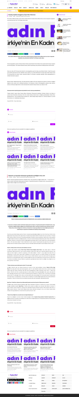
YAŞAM (14, 16)
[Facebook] (8, 382)
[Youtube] (15, 382)
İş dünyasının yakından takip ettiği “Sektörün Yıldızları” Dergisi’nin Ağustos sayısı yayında (30, 348)
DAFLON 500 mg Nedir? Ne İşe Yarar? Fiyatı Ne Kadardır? (67, 50)
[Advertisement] (3, 16)
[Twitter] (10, 382)
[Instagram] (11, 382)
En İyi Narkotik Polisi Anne (12, 347)
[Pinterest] (17, 382)
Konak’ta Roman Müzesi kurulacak (30, 145)
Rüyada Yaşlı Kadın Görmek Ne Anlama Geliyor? (66, 31)
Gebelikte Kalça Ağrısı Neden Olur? (67, 25)
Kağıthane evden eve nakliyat (48, 395)
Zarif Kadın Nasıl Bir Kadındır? (67, 37)
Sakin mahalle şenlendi (44, 145)
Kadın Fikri (32, 395)
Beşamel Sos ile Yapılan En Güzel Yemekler (66, 43)
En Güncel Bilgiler (40, 395)
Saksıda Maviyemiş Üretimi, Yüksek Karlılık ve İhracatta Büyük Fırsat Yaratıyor (30, 366)
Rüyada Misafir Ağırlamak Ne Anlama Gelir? (27, 11)
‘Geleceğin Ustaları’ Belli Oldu (29, 163)
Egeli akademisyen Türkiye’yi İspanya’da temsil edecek (45, 347)
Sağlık (36, 395)
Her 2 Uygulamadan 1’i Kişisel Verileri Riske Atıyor (14, 145)
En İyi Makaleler (27, 395)
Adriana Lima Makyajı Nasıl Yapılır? (67, 19)
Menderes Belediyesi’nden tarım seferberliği (13, 365)
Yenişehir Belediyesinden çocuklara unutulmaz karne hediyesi (47, 163)
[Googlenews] (19, 382)
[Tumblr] (22, 382)
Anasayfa (10, 16)
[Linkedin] (13, 382)
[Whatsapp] (21, 382)
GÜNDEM (14, 177)
